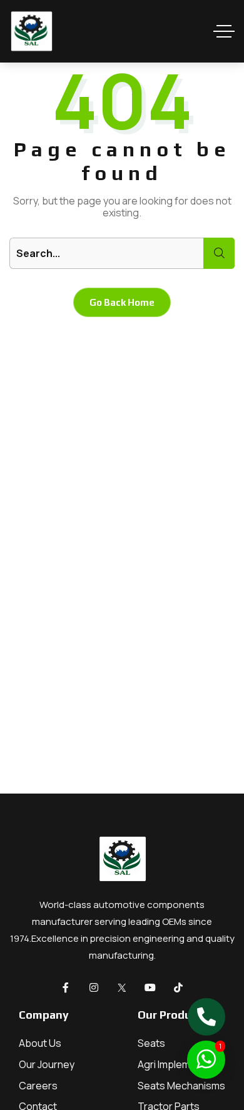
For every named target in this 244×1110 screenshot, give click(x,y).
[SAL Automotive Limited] (31, 31)
